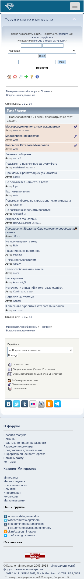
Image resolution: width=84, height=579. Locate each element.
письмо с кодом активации (49, 40)
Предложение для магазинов (23, 450)
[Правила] (37, 76)
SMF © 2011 (28, 573)
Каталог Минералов (20, 468)
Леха (17, 236)
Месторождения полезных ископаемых (32, 126)
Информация (12, 492)
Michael (17, 254)
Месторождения (14, 481)
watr (15, 130)
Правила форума (15, 435)
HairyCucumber (22, 222)
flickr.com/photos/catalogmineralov (29, 527)
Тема (10, 110)
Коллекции (11, 496)
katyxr (16, 176)
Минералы (11, 477)
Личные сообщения (18, 154)
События (10, 489)
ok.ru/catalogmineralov (21, 531)
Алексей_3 (19, 213)
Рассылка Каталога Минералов (27, 145)
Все (26, 130)
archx (16, 273)
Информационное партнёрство (25, 454)
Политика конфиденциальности (25, 442)
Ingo (15, 186)
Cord (16, 291)
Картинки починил (17, 191)
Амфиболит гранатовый (21, 219)
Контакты (10, 461)
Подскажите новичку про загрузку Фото (31, 163)
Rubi (15, 245)
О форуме (12, 426)
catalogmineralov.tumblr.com (25, 524)
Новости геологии (15, 485)
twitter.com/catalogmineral (23, 520)
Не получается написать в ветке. (27, 182)
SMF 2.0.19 (12, 573)
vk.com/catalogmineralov (23, 516)
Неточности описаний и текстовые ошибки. (34, 287)
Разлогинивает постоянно (22, 250)
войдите (63, 33)
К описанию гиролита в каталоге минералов (34, 306)
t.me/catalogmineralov (21, 535)
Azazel (17, 300)
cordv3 (17, 158)
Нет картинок (14, 278)
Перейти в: (13, 344)
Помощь (9, 439)
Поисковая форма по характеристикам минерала (38, 200)
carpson (17, 310)
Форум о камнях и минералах (29, 19)
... (27, 103)
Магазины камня (14, 500)
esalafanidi (19, 167)
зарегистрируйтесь (41, 37)
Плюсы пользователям (20, 260)
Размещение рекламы (18, 446)
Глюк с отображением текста (24, 269)
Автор (21, 110)
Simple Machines (46, 573)
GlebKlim (18, 204)
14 (30, 103)
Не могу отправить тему (21, 241)
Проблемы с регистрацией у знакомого (31, 173)
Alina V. (17, 263)
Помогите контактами (19, 297)
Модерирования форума (22, 136)
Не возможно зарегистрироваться (28, 210)
